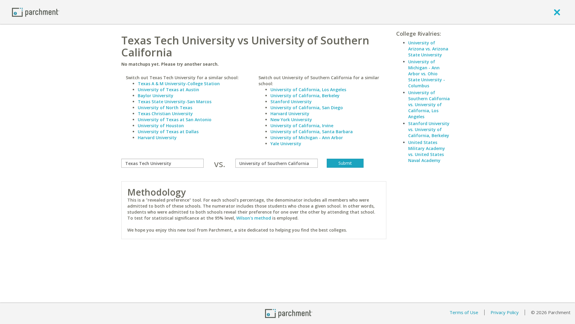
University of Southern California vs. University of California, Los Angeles (429, 104)
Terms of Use (464, 312)
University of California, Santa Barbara (311, 131)
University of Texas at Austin (168, 89)
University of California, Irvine (301, 125)
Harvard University (157, 137)
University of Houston (161, 125)
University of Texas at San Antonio (174, 119)
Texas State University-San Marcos (174, 101)
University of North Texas (165, 107)
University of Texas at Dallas (168, 131)
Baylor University (155, 95)
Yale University (285, 143)
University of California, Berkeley (305, 95)
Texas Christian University (165, 113)
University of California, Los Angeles (308, 89)
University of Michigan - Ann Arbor (306, 137)
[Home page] (35, 12)
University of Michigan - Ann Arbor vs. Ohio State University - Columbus (426, 73)
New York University (291, 119)
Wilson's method (253, 218)
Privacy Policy (505, 312)
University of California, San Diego (306, 107)
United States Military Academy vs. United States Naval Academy (426, 151)
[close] (557, 12)
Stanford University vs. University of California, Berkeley (429, 129)
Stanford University (291, 101)
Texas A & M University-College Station (179, 83)
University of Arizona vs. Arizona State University (428, 49)
